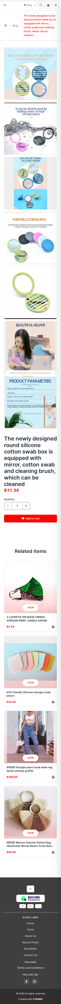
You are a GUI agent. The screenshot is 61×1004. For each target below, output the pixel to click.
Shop (15, 25)
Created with (30, 999)
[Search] (41, 5)
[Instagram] (35, 981)
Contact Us (30, 955)
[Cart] (48, 5)
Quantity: (9, 499)
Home (30, 923)
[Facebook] (26, 981)
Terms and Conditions (30, 967)
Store (30, 929)
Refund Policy (30, 942)
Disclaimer (30, 948)
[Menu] (56, 5)
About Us (30, 936)
